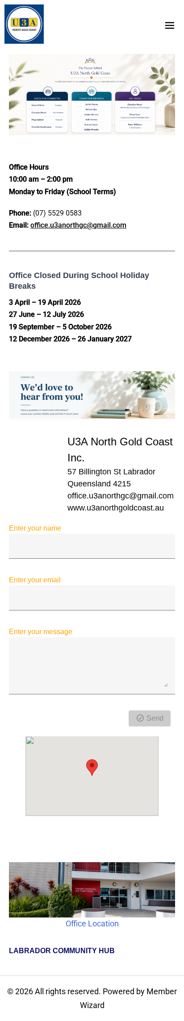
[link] (24, 24)
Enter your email (35, 580)
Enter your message (40, 631)
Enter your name (35, 528)
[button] (92, 767)
